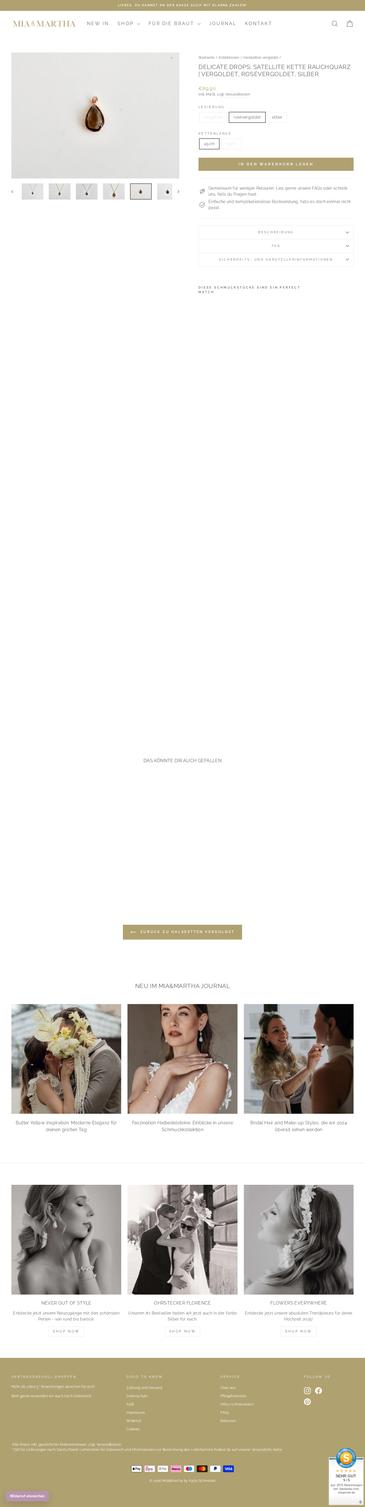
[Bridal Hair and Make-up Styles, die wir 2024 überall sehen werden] (299, 1059)
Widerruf (133, 1421)
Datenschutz (137, 1396)
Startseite (206, 58)
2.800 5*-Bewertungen (45, 1387)
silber (277, 117)
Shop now (182, 1331)
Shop (126, 23)
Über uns (228, 1388)
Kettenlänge (215, 133)
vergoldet (213, 117)
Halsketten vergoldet (261, 58)
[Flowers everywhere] (299, 1240)
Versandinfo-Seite (267, 1450)
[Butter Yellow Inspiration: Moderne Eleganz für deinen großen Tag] (66, 1059)
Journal (222, 23)
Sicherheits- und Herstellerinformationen (276, 259)
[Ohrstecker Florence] (182, 1240)
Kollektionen (229, 58)
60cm (231, 143)
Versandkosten (237, 94)
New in (98, 23)
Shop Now (66, 1331)
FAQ (276, 246)
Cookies (132, 1429)
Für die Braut (172, 23)
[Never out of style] (66, 1240)
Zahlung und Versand (144, 1388)
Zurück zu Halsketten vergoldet (186, 932)
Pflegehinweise (233, 1396)
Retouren (228, 1421)
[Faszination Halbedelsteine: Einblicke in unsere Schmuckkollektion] (182, 1059)
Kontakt (258, 23)
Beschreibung (276, 232)
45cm (209, 143)
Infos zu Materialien (237, 1404)
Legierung (211, 107)
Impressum (135, 1413)
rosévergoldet (247, 117)
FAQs (224, 1413)
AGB (130, 1404)
